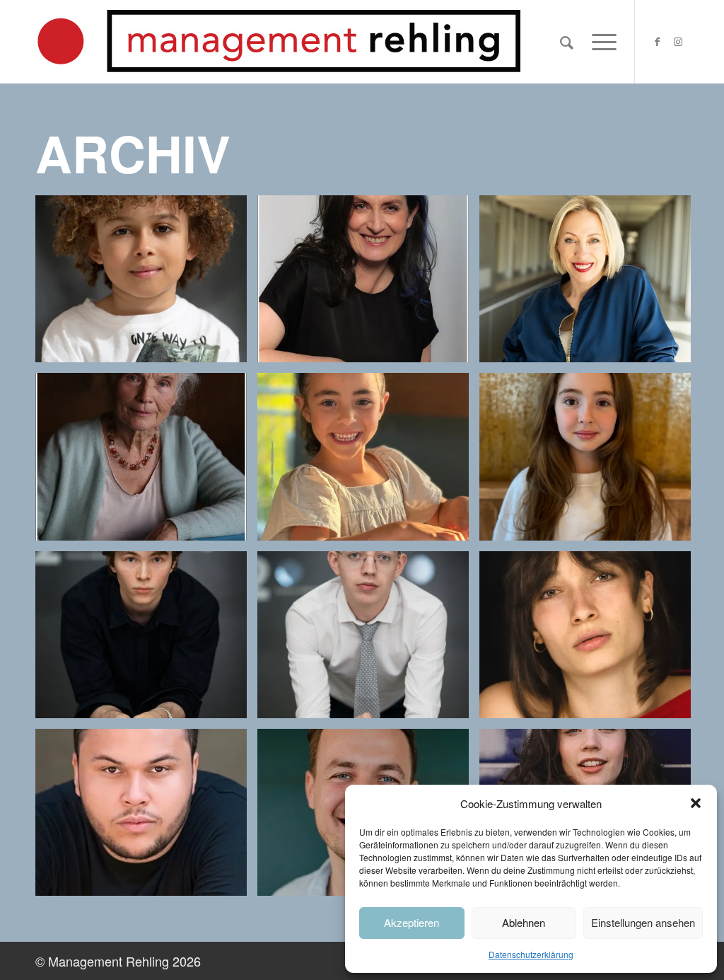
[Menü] (600, 41)
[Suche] (567, 41)
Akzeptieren (411, 922)
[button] (696, 803)
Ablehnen (523, 922)
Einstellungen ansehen (643, 922)
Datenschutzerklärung (531, 954)
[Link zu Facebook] (656, 41)
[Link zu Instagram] (678, 41)
